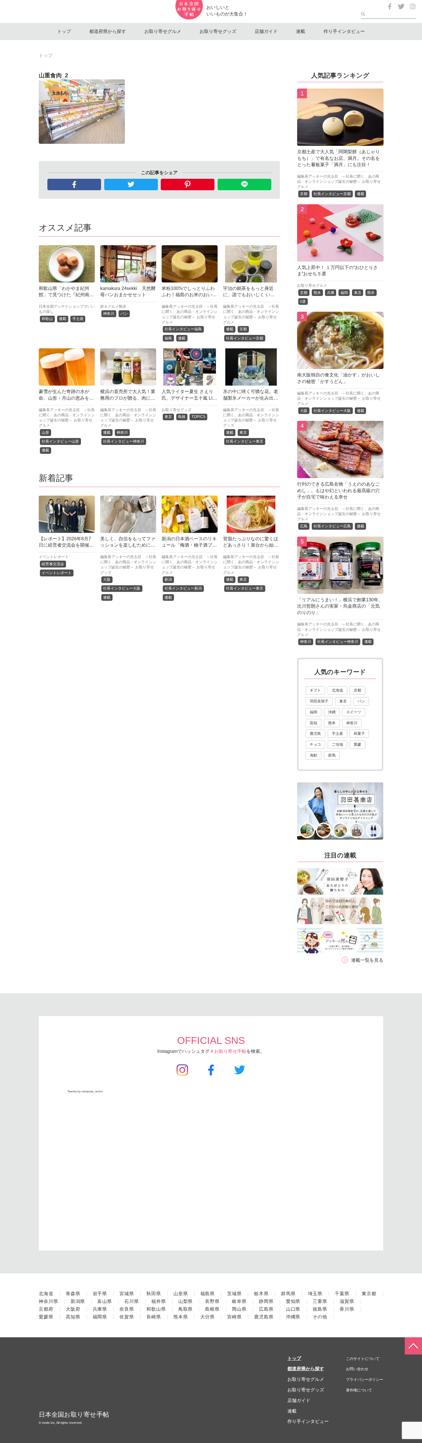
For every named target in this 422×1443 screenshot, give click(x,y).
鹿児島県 (264, 1316)
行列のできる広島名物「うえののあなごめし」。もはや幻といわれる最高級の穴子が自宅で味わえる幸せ (338, 490)
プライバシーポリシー (364, 1379)
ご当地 (337, 744)
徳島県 (320, 1309)
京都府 (46, 1309)
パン (124, 313)
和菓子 (359, 733)
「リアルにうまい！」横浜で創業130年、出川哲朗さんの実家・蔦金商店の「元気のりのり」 (340, 606)
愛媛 (357, 744)
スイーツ (353, 712)
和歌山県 (156, 1309)
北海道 (337, 690)
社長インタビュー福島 (183, 329)
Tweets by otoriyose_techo (85, 1091)
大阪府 (73, 1309)
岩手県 (100, 1293)
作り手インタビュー (344, 31)
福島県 (207, 1293)
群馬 (332, 755)
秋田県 (153, 1293)
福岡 (344, 292)
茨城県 (234, 1293)
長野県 (212, 1301)
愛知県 (293, 1301)
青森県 (73, 1293)
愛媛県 (46, 1316)
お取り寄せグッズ (218, 31)
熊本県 (180, 1316)
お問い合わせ (357, 1369)
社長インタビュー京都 (244, 338)
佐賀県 (126, 1316)
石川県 (131, 1301)
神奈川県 (48, 1301)
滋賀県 (347, 1301)
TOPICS (198, 417)
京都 (243, 329)
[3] (340, 364)
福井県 (158, 1301)
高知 (313, 723)
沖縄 (332, 712)
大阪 (107, 579)
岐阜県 (239, 1301)
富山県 (104, 1301)
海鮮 (313, 755)
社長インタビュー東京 (244, 441)
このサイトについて (363, 1358)
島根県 (212, 1309)
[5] (340, 589)
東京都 (369, 1293)
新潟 (168, 579)
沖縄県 (293, 1316)
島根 (181, 417)
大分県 (207, 1316)
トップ (64, 31)
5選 (303, 301)
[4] (340, 474)
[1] (340, 141)
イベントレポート (54, 557)
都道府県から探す (107, 31)
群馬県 (288, 1293)
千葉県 (342, 1293)
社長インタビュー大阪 (121, 588)
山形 (45, 432)
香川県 (347, 1309)
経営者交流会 (53, 564)
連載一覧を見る (367, 960)
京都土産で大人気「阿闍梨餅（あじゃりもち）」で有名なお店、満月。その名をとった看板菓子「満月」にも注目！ (338, 158)
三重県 (320, 1301)
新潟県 (78, 1301)
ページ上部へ (413, 1345)
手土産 (78, 319)
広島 (303, 526)
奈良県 (126, 1309)
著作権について (359, 1390)
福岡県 (100, 1316)
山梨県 (185, 1301)
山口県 (293, 1309)
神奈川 (108, 313)
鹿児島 (315, 733)
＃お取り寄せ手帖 (228, 1051)
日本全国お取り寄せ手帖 (74, 1414)
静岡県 (266, 1301)
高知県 (73, 1316)
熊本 (317, 292)
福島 (168, 338)
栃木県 (261, 1293)
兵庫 (330, 292)
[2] (340, 257)
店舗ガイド (266, 31)
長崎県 (153, 1316)
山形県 (180, 1293)
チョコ (315, 744)
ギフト (315, 690)
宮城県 (126, 1293)
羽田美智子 (319, 701)
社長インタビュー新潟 (183, 588)
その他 (320, 1316)
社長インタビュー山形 (60, 441)
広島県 (266, 1309)
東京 (168, 417)
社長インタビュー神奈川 (123, 441)
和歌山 (47, 319)
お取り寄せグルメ (162, 31)
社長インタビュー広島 (332, 526)
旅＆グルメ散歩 (113, 306)
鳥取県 (185, 1309)
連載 (300, 31)
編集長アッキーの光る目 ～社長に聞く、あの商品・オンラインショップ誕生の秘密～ (190, 311)
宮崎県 (234, 1316)
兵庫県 (100, 1309)
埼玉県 (315, 1293)
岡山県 (239, 1309)
